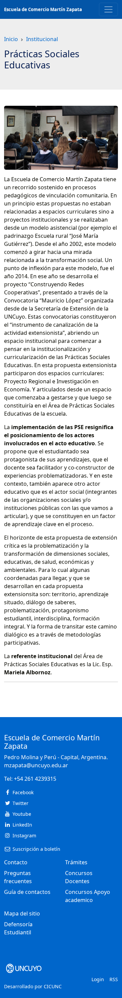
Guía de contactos (27, 892)
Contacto (15, 862)
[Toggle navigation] (108, 9)
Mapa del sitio (22, 913)
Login (98, 979)
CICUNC (53, 986)
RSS (113, 979)
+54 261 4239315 (35, 778)
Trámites (76, 862)
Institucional (42, 39)
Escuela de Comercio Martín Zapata (43, 9)
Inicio (11, 39)
